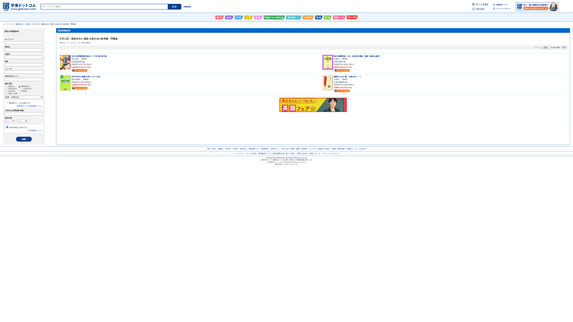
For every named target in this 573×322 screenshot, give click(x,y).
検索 (174, 6)
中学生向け (238, 17)
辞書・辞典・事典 (318, 17)
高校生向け (229, 17)
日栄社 (336, 59)
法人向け (352, 17)
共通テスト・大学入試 (274, 17)
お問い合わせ (302, 154)
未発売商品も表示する (18, 127)
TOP (208, 149)
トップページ (238, 154)
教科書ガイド (293, 17)
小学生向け (248, 17)
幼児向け (258, 17)
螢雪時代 (308, 17)
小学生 (235, 149)
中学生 (228, 149)
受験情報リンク (339, 17)
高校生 (220, 149)
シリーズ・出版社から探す (319, 149)
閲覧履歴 (480, 9)
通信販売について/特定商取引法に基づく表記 (276, 154)
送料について (314, 154)
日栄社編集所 (339, 82)
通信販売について (502, 5)
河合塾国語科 (76, 62)
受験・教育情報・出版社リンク (344, 149)
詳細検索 (187, 7)
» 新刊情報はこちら (35, 130)
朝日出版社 (75, 79)
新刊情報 (219, 17)
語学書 (327, 17)
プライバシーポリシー (503, 8)
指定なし (12, 86)
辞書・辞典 (12, 93)
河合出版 (75, 59)
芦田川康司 (338, 62)
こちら (299, 162)
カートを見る (482, 4)
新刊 (214, 149)
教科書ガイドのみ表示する (20, 103)
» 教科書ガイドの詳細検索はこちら (29, 106)
